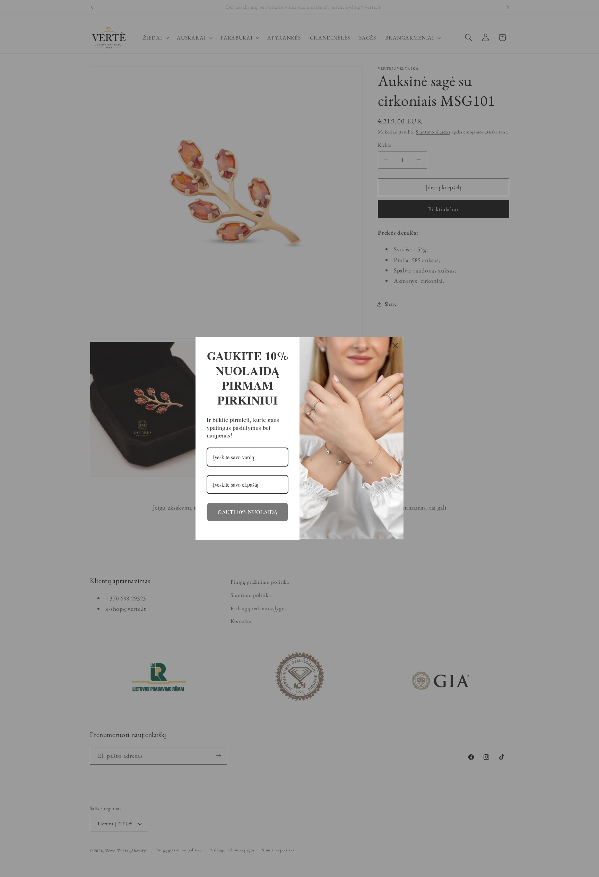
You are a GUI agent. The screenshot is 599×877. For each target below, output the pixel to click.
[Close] (395, 345)
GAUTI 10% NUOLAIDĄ (248, 511)
